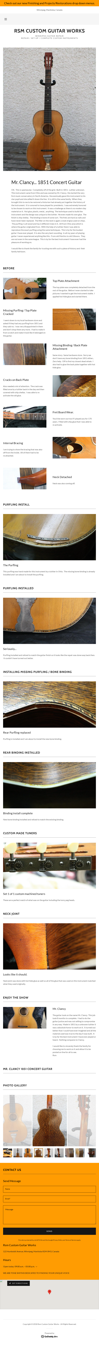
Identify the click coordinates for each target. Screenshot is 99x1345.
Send (49, 1231)
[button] (5, 19)
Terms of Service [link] (71, 1240)
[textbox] (49, 1189)
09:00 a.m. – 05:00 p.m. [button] (25, 1266)
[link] (49, 31)
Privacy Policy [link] (58, 1240)
